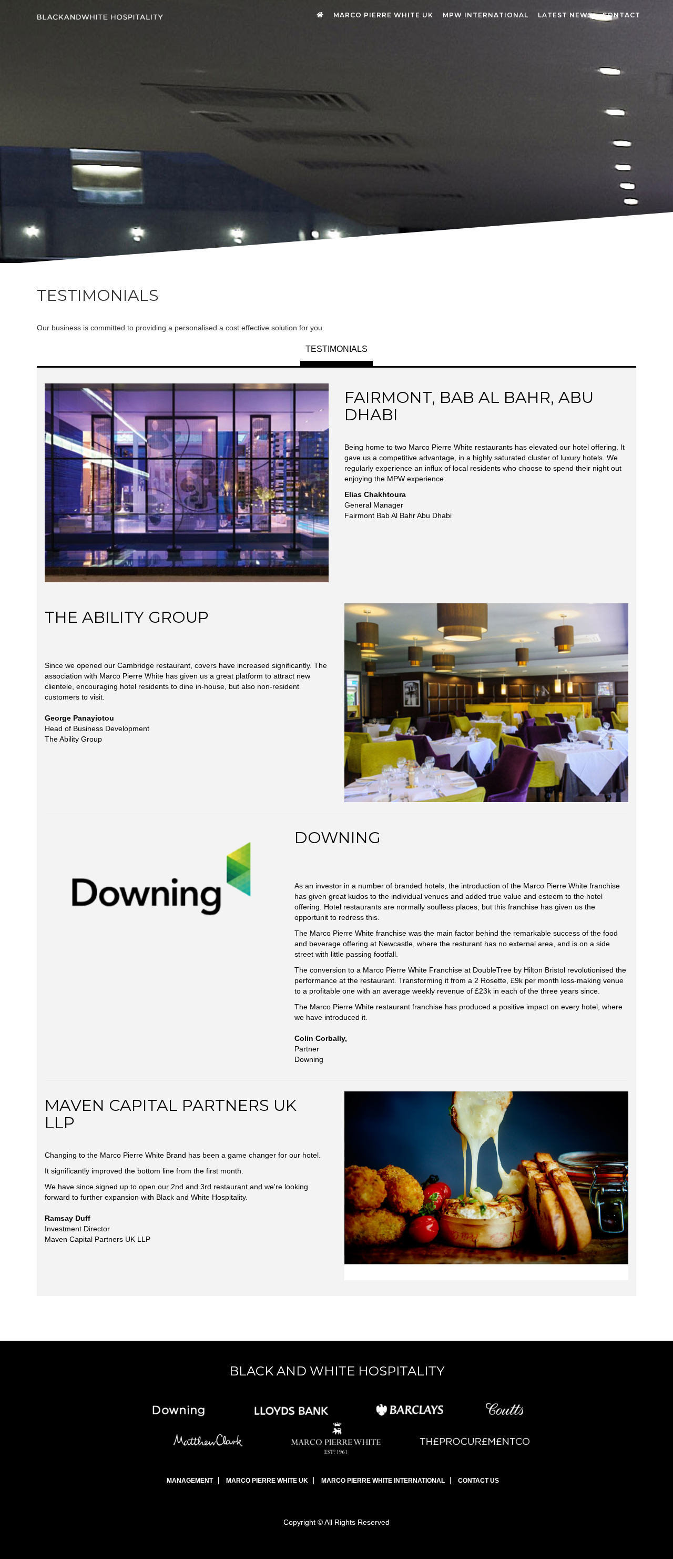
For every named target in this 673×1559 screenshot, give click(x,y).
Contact (621, 15)
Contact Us (478, 1480)
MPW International (485, 15)
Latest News (565, 15)
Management (190, 1480)
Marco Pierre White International (383, 1480)
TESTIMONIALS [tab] (336, 349)
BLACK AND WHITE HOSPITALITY (336, 1371)
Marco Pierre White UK (383, 15)
